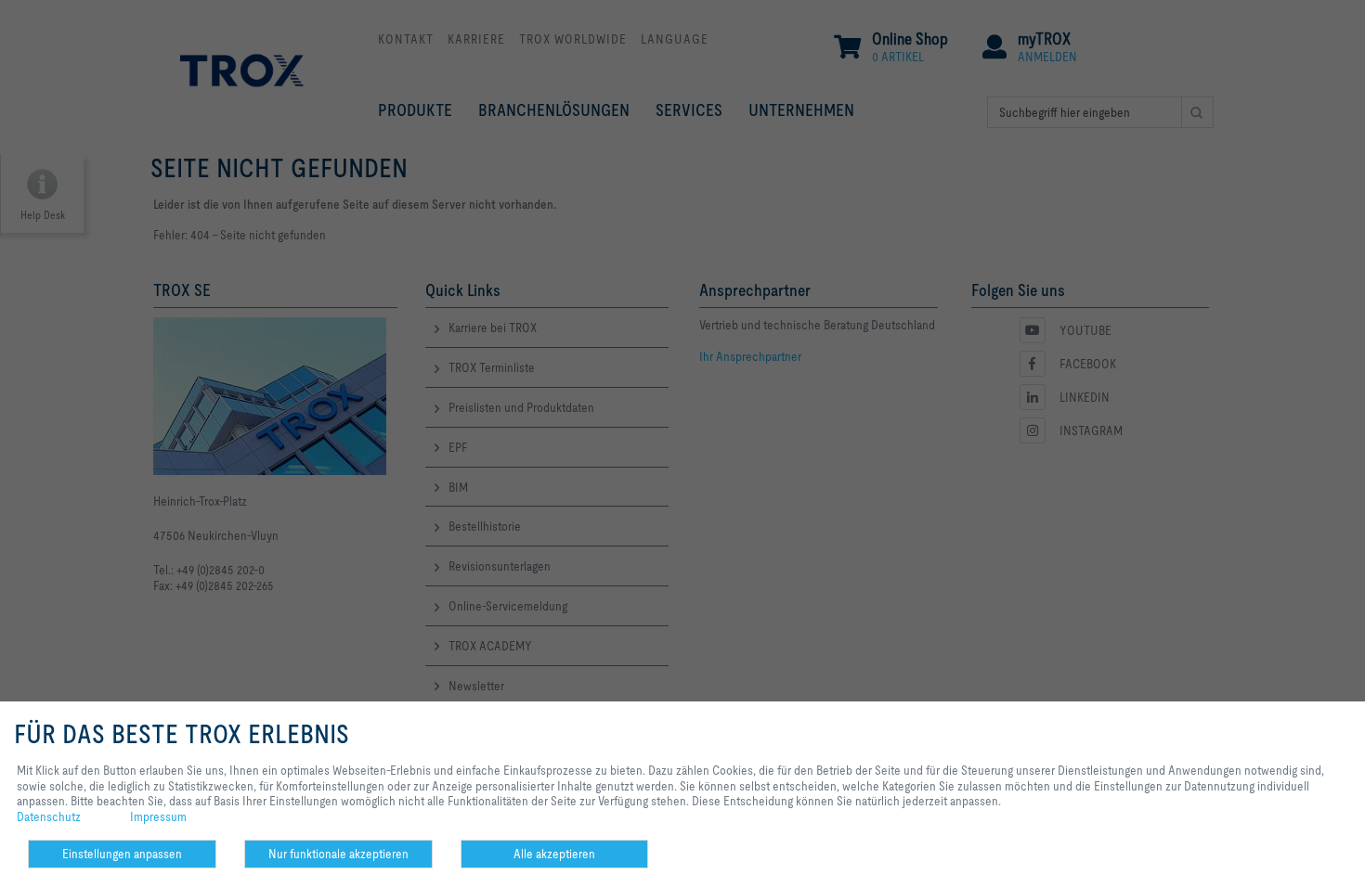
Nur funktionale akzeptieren (338, 853)
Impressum (158, 816)
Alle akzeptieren (554, 853)
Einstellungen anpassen (122, 853)
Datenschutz (49, 816)
